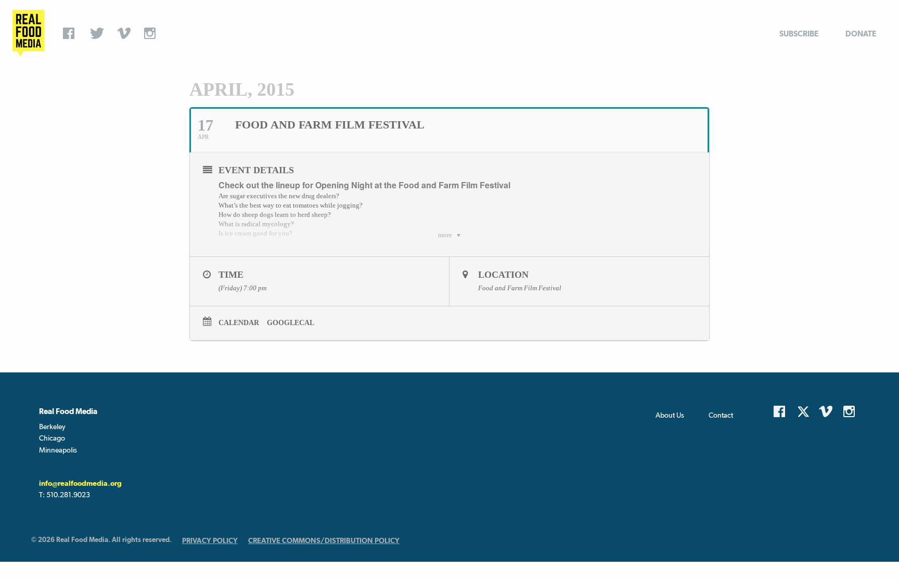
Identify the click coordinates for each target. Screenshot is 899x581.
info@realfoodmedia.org (80, 483)
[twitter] (98, 33)
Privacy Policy (210, 540)
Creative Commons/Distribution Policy (324, 540)
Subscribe (798, 33)
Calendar (239, 323)
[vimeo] (125, 33)
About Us (670, 415)
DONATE (860, 33)
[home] (28, 33)
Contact (721, 415)
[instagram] (152, 33)
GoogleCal (290, 323)
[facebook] (71, 33)
